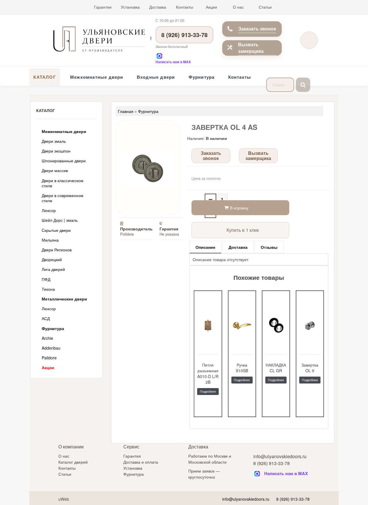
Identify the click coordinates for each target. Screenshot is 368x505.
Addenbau (51, 348)
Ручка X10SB (208, 367)
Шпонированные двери (64, 160)
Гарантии (103, 7)
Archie (47, 338)
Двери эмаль (54, 141)
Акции (211, 7)
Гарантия (132, 456)
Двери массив (55, 170)
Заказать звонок (257, 28)
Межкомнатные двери (96, 77)
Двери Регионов (57, 250)
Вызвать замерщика (251, 47)
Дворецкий (52, 259)
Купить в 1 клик (243, 230)
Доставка (157, 7)
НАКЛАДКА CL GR (242, 367)
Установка (130, 7)
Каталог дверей (73, 462)
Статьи (265, 7)
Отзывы (269, 247)
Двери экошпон (56, 151)
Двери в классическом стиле (62, 183)
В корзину (239, 208)
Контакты (184, 7)
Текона (48, 289)
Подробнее (208, 379)
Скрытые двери (56, 230)
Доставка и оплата (140, 462)
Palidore (49, 358)
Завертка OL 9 (275, 367)
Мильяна (50, 240)
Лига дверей (53, 269)
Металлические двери (64, 299)
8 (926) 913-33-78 (184, 34)
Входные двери (156, 77)
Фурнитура (202, 77)
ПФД (46, 279)
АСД (46, 318)
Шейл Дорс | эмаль (60, 220)
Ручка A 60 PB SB (310, 367)
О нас (238, 7)
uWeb (63, 499)
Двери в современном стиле (62, 197)
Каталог (44, 77)
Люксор (49, 210)
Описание (205, 247)
